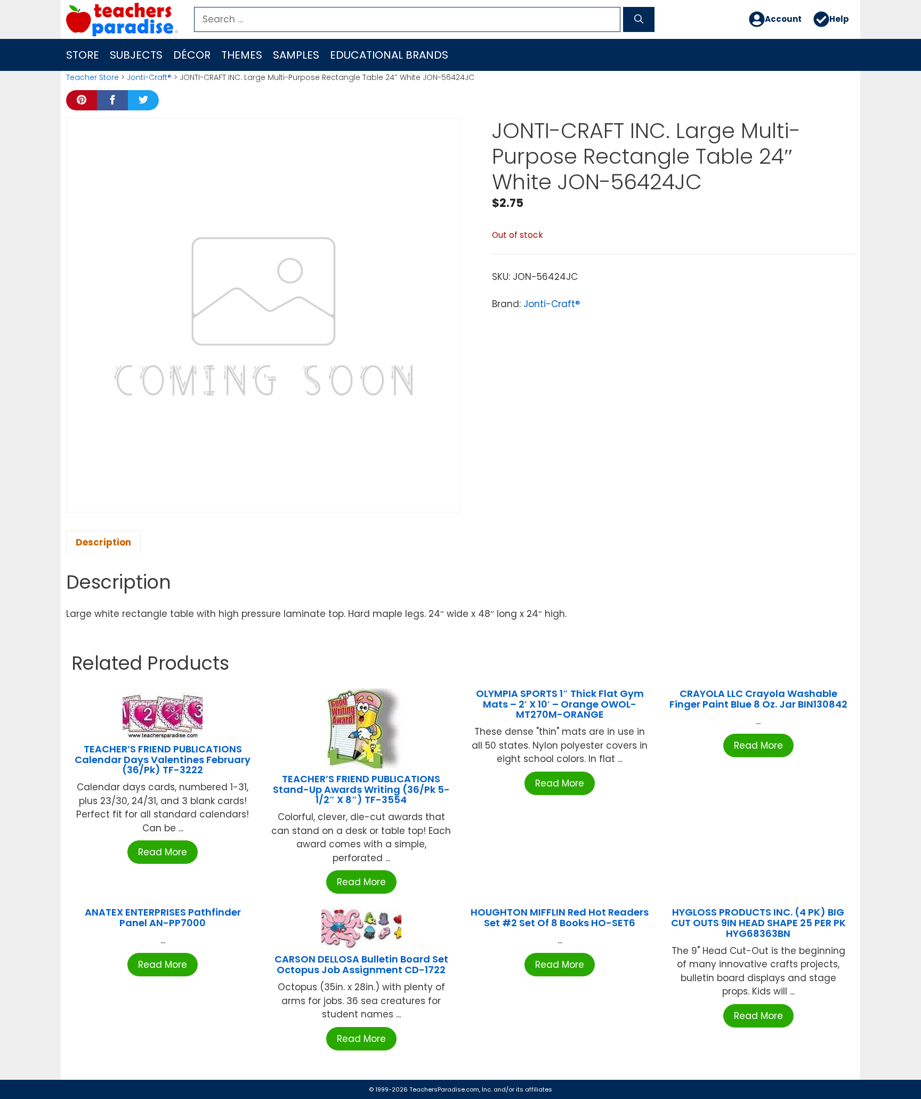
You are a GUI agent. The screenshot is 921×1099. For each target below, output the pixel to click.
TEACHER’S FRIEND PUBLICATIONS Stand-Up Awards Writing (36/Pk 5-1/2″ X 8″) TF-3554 (361, 789)
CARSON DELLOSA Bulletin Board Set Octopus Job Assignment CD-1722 (361, 964)
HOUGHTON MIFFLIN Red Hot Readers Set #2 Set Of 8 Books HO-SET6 (560, 917)
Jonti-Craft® (149, 77)
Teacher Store (92, 77)
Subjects (136, 54)
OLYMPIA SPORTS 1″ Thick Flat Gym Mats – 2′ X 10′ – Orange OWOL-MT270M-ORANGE (560, 704)
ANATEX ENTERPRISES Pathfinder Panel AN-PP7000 (163, 917)
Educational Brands (389, 54)
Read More (162, 852)
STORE (82, 54)
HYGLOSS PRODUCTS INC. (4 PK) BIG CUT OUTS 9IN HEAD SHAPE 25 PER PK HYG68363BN (758, 922)
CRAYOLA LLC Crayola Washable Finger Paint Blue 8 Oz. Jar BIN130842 (758, 699)
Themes (241, 54)
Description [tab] (103, 542)
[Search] (639, 20)
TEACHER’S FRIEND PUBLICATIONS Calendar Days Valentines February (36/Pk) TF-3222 (163, 759)
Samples (296, 54)
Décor (192, 54)
